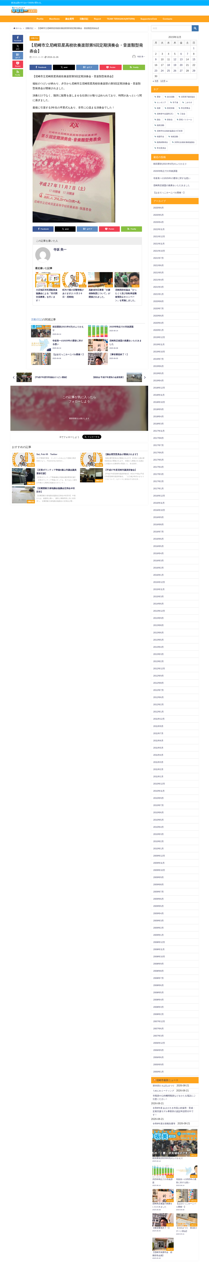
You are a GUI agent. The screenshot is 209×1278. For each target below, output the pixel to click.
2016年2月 (158, 568)
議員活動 (160, 125)
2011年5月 (158, 748)
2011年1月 (158, 776)
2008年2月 (158, 1014)
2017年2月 (158, 481)
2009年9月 (158, 877)
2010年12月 (159, 784)
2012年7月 (158, 690)
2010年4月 (158, 827)
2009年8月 (158, 884)
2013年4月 (158, 647)
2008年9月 (158, 964)
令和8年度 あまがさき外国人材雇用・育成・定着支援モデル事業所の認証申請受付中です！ (174, 1111)
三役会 (182, 114)
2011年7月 (158, 733)
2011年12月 (159, 719)
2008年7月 (158, 978)
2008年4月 (158, 1000)
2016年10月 (159, 510)
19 (175, 65)
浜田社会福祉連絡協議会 (184, 142)
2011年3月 (158, 762)
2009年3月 (158, 920)
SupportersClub (148, 19)
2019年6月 (158, 366)
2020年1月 (158, 330)
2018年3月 (158, 424)
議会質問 (69, 19)
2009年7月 (158, 892)
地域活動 (174, 136)
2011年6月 (158, 740)
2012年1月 (158, 712)
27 (181, 70)
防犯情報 (170, 108)
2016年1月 (158, 575)
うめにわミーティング (163, 1091)
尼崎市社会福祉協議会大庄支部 (170, 131)
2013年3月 (158, 654)
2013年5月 (158, 640)
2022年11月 (159, 229)
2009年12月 (159, 856)
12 (175, 59)
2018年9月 (158, 409)
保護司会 (160, 136)
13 (181, 59)
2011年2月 (158, 769)
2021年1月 (158, 294)
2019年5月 (158, 373)
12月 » (164, 81)
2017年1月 (158, 488)
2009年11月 (159, 863)
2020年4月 (158, 323)
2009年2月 (158, 928)
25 (168, 70)
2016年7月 (158, 532)
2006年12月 (159, 1043)
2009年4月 (158, 913)
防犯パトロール (185, 120)
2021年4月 (158, 280)
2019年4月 (158, 380)
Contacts (167, 19)
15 (193, 59)
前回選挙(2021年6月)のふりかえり (170, 164)
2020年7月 (158, 308)
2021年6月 (158, 265)
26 (175, 70)
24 (162, 70)
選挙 (158, 97)
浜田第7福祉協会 (188, 97)
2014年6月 (158, 604)
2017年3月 (158, 474)
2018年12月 (159, 388)
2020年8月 (158, 301)
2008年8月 (158, 971)
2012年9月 (158, 676)
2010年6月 (158, 812)
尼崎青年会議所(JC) (165, 114)
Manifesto (54, 19)
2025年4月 (158, 222)
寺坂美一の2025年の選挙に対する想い (171, 178)
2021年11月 (159, 244)
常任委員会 (161, 148)
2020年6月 (158, 316)
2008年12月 (159, 942)
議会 (158, 120)
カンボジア (161, 102)
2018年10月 (159, 402)
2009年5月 (158, 906)
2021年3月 (158, 287)
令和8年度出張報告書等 (164, 1123)
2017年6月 (158, 452)
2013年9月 (158, 618)
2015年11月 (159, 589)
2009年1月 (158, 935)
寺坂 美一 (141, 57)
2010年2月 (158, 841)
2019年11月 (159, 344)
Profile (40, 19)
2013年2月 (158, 661)
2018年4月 (158, 416)
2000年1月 (158, 1072)
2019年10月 (159, 352)
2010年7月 (158, 805)
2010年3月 (158, 834)
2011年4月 (158, 755)
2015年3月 (158, 596)
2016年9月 (158, 517)
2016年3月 (158, 560)
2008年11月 (159, 949)
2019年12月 (159, 337)
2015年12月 (159, 582)
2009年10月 (159, 870)
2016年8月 (158, 524)
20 (181, 65)
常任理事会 (185, 108)
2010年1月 (158, 848)
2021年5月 (158, 272)
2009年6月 (158, 899)
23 (156, 70)
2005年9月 (158, 1064)
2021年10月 (159, 251)
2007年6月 (158, 1028)
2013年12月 (159, 611)
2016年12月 (159, 496)
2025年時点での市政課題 (165, 171)
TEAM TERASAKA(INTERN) (121, 19)
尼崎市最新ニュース (167, 1080)
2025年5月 (158, 215)
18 (168, 65)
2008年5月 (158, 992)
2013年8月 (158, 625)
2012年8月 (158, 683)
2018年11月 (159, 395)
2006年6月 (158, 1057)
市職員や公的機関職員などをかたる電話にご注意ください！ (174, 1097)
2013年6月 (158, 633)
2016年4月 (158, 553)
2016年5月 (158, 546)
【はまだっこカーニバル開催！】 (169, 192)
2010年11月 (159, 791)
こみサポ (188, 102)
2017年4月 (158, 467)
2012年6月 (158, 697)
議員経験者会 (162, 142)
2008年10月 (159, 956)
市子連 (175, 102)
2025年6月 (158, 208)
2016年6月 (158, 539)
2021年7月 (158, 258)
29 (193, 70)
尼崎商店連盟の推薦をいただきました (171, 185)
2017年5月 (158, 460)
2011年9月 (158, 726)
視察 (158, 108)
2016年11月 (159, 503)
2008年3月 (158, 1007)
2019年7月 (158, 359)
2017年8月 (158, 438)
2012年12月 (159, 668)
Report (97, 19)
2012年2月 (158, 704)
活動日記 (84, 19)
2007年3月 (158, 1036)
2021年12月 (159, 236)
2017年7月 (158, 445)
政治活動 (170, 97)
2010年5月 (158, 820)
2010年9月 (158, 798)
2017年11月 (159, 431)
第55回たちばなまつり (163, 1086)
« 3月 (156, 81)
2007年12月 (159, 1021)
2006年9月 (158, 1050)
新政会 (170, 120)
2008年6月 (158, 985)
